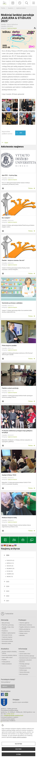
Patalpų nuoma (23, 633)
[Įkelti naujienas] (12, 3)
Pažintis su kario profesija (10, 388)
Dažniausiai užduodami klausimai (25, 660)
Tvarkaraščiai (9, 614)
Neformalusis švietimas (25, 625)
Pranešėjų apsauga (24, 664)
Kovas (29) (10, 571)
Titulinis (3, 8)
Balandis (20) (10, 568)
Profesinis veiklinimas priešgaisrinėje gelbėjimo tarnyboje (17, 431)
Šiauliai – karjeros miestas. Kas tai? (13, 260)
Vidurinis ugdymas (24, 623)
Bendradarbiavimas (7, 639)
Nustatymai (18, 744)
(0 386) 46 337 (10, 714)
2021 (7, 601)
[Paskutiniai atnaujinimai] (19, 3)
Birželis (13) (10, 563)
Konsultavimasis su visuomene (27, 658)
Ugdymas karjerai (21, 8)
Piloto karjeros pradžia (9, 345)
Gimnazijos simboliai (7, 641)
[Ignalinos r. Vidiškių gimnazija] (4, 3)
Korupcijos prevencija (25, 668)
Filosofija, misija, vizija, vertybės (8, 627)
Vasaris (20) (10, 574)
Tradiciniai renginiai (7, 637)
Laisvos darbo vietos (24, 653)
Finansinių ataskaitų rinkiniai (9, 655)
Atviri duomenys (23, 674)
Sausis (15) (10, 576)
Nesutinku (18, 749)
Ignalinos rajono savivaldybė (20, 702)
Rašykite (4, 686)
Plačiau (30, 188)
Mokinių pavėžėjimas (24, 629)
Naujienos (11, 8)
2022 (7, 596)
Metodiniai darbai (6, 643)
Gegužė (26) (10, 566)
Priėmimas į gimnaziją (8, 625)
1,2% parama (22, 666)
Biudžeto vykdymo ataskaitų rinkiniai (9, 652)
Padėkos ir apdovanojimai (8, 633)
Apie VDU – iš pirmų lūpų (9, 175)
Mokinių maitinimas (24, 631)
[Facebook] (2, 694)
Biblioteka (22, 635)
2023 (7, 591)
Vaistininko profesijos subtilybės (12, 303)
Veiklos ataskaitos (7, 664)
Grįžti (6, 143)
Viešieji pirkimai (6, 661)
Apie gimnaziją (6, 623)
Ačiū (19, 133)
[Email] (6, 694)
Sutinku (18, 754)
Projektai (4, 659)
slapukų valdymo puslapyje (19, 737)
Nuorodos (22, 651)
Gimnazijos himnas (7, 635)
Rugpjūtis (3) (10, 560)
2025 (7, 581)
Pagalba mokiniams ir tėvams (27, 627)
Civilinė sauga (23, 670)
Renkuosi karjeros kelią (9, 517)
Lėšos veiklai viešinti (7, 657)
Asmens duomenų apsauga (26, 655)
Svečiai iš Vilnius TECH (9, 475)
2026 (7, 555)
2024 (7, 586)
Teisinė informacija (24, 672)
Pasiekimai (5, 631)
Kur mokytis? (6, 218)
